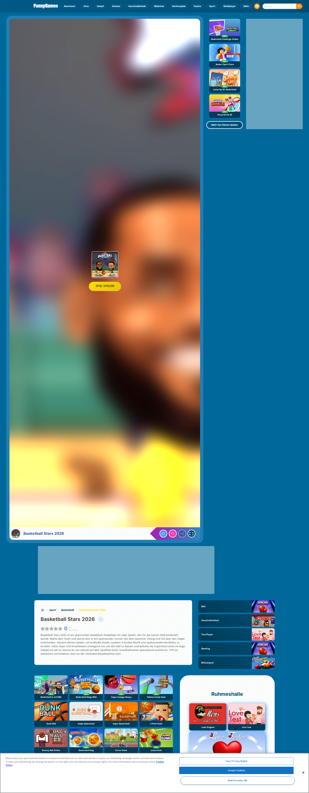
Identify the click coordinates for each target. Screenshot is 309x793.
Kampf (100, 6)
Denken (116, 6)
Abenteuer (69, 6)
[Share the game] (182, 533)
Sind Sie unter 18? (237, 780)
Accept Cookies (236, 770)
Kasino (197, 6)
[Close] (303, 773)
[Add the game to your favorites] (101, 619)
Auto (86, 6)
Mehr (246, 6)
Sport (212, 6)
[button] (257, 6)
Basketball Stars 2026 (92, 610)
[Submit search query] (299, 6)
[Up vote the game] (163, 533)
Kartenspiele (179, 6)
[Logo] (46, 6)
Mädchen (159, 6)
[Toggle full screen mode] (191, 533)
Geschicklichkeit (137, 6)
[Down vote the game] (173, 533)
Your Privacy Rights (236, 761)
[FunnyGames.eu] (42, 610)
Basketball (67, 610)
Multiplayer (230, 6)
